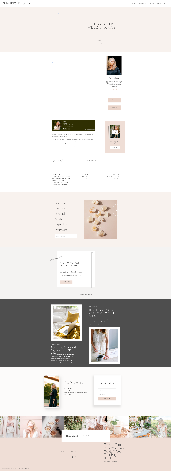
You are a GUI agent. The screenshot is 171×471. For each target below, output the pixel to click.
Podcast (101, 19)
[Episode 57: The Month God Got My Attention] (104, 270)
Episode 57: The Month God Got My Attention (69, 264)
